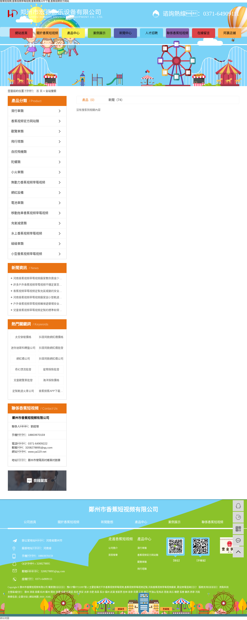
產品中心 (73, 33)
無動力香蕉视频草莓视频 (28, 182)
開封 (53, 592)
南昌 (97, 592)
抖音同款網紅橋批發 (51, 347)
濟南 (32, 592)
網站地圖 (34, 597)
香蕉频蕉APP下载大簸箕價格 (51, 390)
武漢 (112, 592)
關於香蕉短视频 (47, 33)
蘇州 (47, 592)
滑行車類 (17, 111)
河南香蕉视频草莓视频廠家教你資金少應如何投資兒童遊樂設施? (38, 278)
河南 (197, 592)
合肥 (91, 592)
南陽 (37, 592)
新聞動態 (107, 522)
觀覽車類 (17, 131)
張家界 (118, 592)
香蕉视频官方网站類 (25, 121)
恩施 (166, 592)
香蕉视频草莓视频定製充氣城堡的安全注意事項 (38, 290)
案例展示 (99, 33)
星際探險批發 (51, 369)
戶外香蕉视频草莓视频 (112, 587)
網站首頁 (21, 33)
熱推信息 (12, 597)
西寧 (192, 592)
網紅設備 (17, 192)
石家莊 (69, 592)
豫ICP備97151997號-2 (78, 587)
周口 (146, 592)
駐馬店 (159, 592)
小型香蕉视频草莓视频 (26, 253)
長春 (182, 592)
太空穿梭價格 (23, 337)
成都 (63, 592)
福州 (107, 592)
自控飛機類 (19, 151)
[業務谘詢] (238, 505)
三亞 (141, 592)
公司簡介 (113, 548)
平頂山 (152, 592)
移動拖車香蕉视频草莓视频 (29, 213)
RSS (42, 597)
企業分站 (23, 597)
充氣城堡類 (19, 223)
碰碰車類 (17, 243)
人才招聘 (151, 33)
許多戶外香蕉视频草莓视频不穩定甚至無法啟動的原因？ (38, 284)
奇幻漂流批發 (23, 369)
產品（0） (89, 100)
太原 (86, 592)
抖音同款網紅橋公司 (51, 358)
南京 (76, 592)
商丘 (171, 592)
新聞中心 (125, 33)
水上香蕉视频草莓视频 (26, 233)
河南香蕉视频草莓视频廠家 (162, 587)
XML (48, 597)
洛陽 (58, 592)
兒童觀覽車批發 (23, 380)
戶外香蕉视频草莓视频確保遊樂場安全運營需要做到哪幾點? (38, 303)
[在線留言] (238, 540)
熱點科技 (224, 587)
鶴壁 (176, 592)
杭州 (42, 592)
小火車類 (17, 172)
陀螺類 (15, 162)
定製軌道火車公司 (23, 390)
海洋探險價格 (51, 380)
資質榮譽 (113, 555)
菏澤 (135, 592)
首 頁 (39, 90)
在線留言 (203, 33)
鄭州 (27, 592)
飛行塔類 (17, 141)
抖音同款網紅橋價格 (51, 337)
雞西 (187, 592)
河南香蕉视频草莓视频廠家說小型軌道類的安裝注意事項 (38, 297)
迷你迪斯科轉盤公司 (23, 347)
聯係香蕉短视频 (177, 33)
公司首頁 (30, 522)
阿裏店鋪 (229, 33)
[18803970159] (238, 517)
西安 (81, 592)
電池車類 (17, 202)
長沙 (102, 592)
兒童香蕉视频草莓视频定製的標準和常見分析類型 (38, 310)
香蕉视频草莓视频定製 (136, 587)
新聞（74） (116, 100)
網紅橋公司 (23, 358)
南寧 (130, 592)
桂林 (125, 592)
